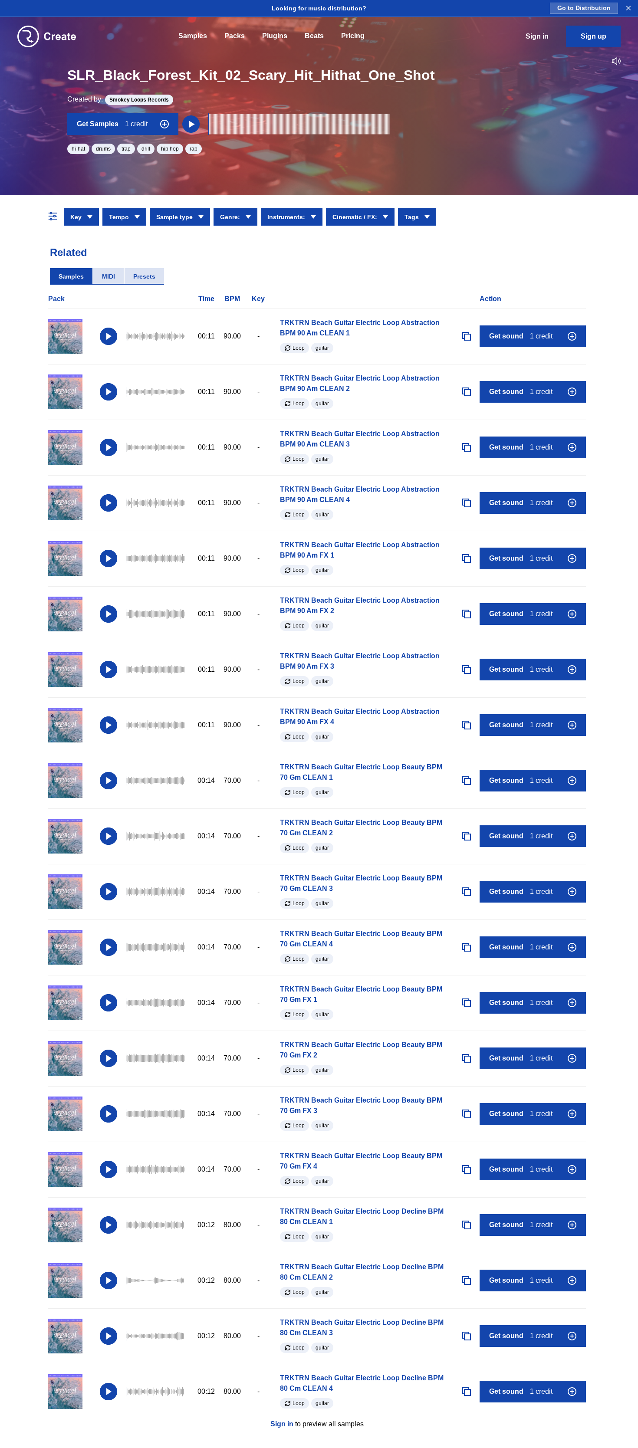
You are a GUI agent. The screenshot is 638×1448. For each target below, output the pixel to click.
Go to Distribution (584, 8)
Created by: (118, 99)
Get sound (520, 336)
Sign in (281, 1424)
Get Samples (112, 124)
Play (108, 336)
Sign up (593, 36)
